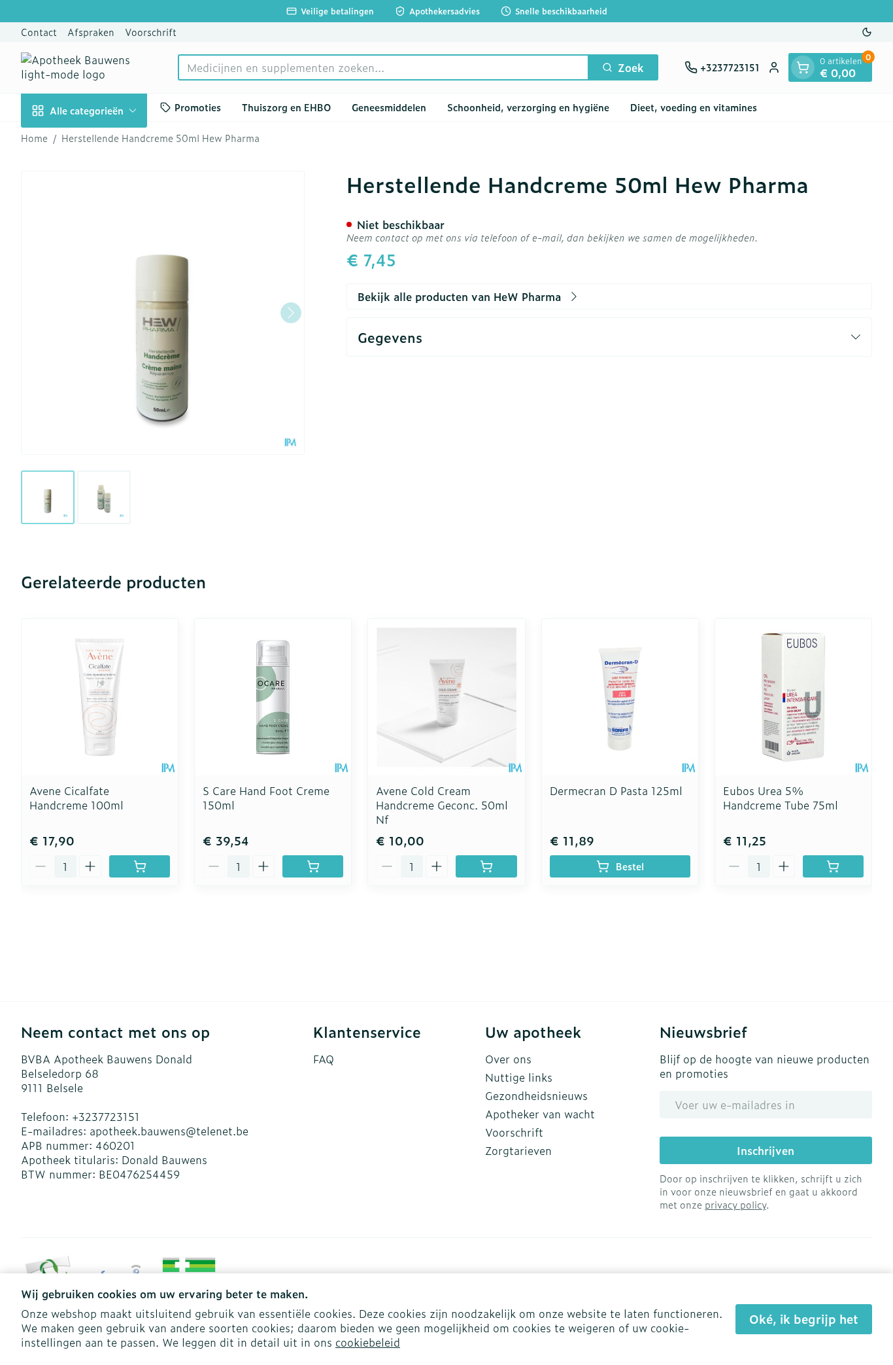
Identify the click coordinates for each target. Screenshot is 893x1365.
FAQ (323, 1059)
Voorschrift (151, 32)
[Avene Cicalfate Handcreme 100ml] (100, 697)
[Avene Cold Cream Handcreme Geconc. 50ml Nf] (446, 697)
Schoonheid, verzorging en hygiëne (528, 107)
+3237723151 (106, 1116)
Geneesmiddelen (389, 107)
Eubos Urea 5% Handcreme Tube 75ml (780, 798)
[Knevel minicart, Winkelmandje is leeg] (803, 67)
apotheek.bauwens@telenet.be (169, 1131)
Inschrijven (765, 1150)
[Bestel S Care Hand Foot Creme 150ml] (312, 866)
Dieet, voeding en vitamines (693, 107)
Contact (39, 32)
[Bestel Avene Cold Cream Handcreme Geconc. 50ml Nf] (486, 866)
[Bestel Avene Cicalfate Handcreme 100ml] (139, 866)
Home (34, 138)
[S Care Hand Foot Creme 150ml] (273, 697)
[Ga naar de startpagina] (86, 67)
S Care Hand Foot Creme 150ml (266, 798)
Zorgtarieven (518, 1150)
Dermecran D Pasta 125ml (616, 790)
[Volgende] (290, 312)
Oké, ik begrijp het (803, 1319)
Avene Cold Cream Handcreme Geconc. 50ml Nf (442, 805)
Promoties (198, 107)
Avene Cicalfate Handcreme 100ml (76, 798)
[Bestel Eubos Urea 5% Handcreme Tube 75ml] (833, 866)
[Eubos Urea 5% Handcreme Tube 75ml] (793, 697)
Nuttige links (518, 1077)
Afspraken (90, 32)
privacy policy (735, 1204)
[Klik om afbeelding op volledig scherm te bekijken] (163, 312)
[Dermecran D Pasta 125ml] (620, 697)
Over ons (508, 1059)
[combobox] (383, 67)
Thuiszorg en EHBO (286, 107)
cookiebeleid (367, 1342)
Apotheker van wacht (540, 1114)
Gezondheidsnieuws (536, 1095)
